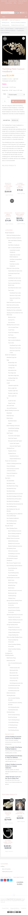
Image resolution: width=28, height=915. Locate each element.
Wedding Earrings (12, 595)
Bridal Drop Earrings (12, 717)
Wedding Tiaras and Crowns (17, 25)
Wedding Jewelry (6, 25)
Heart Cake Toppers (12, 438)
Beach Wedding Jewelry (13, 536)
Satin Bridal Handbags (13, 430)
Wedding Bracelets (11, 695)
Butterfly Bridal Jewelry (13, 541)
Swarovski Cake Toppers (15, 446)
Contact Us (20, 3)
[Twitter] (11, 880)
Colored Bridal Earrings (13, 722)
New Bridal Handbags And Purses (14, 496)
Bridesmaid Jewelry (11, 692)
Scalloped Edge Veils (13, 378)
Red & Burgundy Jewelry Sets (16, 683)
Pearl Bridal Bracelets (13, 709)
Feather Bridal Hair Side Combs (15, 270)
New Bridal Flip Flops (11, 488)
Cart (24, 12)
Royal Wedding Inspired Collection (14, 565)
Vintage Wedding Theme (12, 624)
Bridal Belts (9, 413)
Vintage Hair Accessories (14, 627)
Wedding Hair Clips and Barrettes (14, 310)
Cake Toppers (10, 433)
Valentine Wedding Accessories (15, 619)
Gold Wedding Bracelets (13, 707)
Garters (10, 423)
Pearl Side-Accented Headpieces (17, 113)
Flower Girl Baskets (11, 466)
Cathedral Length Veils (13, 385)
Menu (3, 16)
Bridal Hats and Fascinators (13, 305)
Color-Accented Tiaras (13, 327)
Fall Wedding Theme (11, 548)
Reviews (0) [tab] (15, 120)
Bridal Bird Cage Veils (11, 357)
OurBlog (2, 866)
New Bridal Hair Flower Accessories (15, 493)
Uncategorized (8, 653)
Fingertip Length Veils (13, 390)
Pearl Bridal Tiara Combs (15, 293)
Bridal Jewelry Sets (12, 593)
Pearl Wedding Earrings (13, 730)
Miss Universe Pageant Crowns (14, 563)
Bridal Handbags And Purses (13, 425)
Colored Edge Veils (12, 365)
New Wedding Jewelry (12, 520)
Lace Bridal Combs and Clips (14, 280)
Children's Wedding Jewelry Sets (14, 463)
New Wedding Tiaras (11, 523)
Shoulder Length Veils (13, 393)
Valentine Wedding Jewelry (14, 622)
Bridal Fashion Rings (12, 582)
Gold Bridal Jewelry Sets (13, 688)
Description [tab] (6, 120)
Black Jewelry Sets (14, 670)
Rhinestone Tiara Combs (15, 295)
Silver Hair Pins (11, 322)
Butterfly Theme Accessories (13, 538)
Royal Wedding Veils (13, 575)
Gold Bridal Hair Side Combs (14, 278)
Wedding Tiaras (11, 598)
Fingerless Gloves (12, 450)
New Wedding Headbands (13, 518)
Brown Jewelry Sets (14, 675)
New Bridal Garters (11, 491)
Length (8, 383)
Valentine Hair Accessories (14, 617)
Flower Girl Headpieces (13, 332)
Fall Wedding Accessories (14, 553)
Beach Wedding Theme (12, 528)
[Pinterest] (5, 880)
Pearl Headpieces (12, 337)
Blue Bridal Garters (12, 420)
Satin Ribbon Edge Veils (13, 375)
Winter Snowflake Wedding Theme (14, 637)
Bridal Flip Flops (10, 415)
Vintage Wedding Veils (13, 634)
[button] (23, 38)
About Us (10, 910)
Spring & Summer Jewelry (13, 607)
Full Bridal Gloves (12, 453)
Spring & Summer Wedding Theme (14, 600)
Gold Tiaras (10, 335)
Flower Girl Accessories (11, 461)
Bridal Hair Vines (12, 317)
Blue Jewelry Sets (14, 672)
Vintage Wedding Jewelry (14, 632)
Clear (8, 97)
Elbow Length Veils (12, 388)
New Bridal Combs (11, 483)
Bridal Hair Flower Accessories (13, 302)
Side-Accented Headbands (14, 247)
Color (4, 94)
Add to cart (19, 101)
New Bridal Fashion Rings (12, 485)
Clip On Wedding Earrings (14, 719)
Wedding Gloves (5, 22)
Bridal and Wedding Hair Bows (13, 235)
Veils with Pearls (10, 405)
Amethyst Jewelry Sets (15, 667)
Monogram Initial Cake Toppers (15, 440)
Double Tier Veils (12, 400)
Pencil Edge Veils (12, 372)
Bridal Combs (11, 580)
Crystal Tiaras (11, 329)
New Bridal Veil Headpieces (13, 501)
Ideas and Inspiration (6, 869)
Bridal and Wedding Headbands (18, 22)
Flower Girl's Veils (11, 475)
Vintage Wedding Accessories (15, 629)
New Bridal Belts (10, 480)
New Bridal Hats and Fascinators (14, 498)
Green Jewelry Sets (14, 678)
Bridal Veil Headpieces (15, 20)
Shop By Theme (9, 525)
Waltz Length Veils (12, 395)
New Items (14, 111)
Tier (7, 398)
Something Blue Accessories (13, 577)
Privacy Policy (9, 3)
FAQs (15, 3)
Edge (8, 360)
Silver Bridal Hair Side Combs (14, 287)
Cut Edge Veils (11, 367)
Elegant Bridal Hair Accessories (14, 899)
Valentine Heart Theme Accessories (15, 614)
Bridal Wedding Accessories (12, 410)
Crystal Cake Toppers (14, 443)
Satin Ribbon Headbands (13, 245)
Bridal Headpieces (13, 107)
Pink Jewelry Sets (13, 680)
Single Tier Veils (11, 403)
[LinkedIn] (8, 880)
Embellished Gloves (14, 456)
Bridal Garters (10, 418)
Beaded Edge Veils (12, 362)
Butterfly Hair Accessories (14, 543)
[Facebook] (2, 880)
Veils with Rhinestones (12, 408)
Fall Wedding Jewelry (13, 556)
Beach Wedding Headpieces (14, 533)
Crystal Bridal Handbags (13, 428)
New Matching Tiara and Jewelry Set (15, 504)
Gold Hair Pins (11, 319)
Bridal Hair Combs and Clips (13, 268)
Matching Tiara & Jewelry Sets (13, 307)
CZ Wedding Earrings (13, 725)
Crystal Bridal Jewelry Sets (14, 685)
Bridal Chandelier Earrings (14, 714)
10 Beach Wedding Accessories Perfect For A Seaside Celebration (13, 766)
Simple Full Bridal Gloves (15, 458)
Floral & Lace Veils (11, 380)
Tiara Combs (11, 290)
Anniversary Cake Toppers (14, 435)
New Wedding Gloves (12, 506)
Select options (9, 195)
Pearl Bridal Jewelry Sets (13, 690)
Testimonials (17, 910)
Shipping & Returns (14, 908)
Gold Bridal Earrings (12, 727)
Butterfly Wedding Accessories (15, 546)
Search (16, 12)
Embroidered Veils (12, 370)
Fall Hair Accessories (13, 551)
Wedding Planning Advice (7, 871)
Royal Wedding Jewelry (13, 572)
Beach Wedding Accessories (14, 530)
